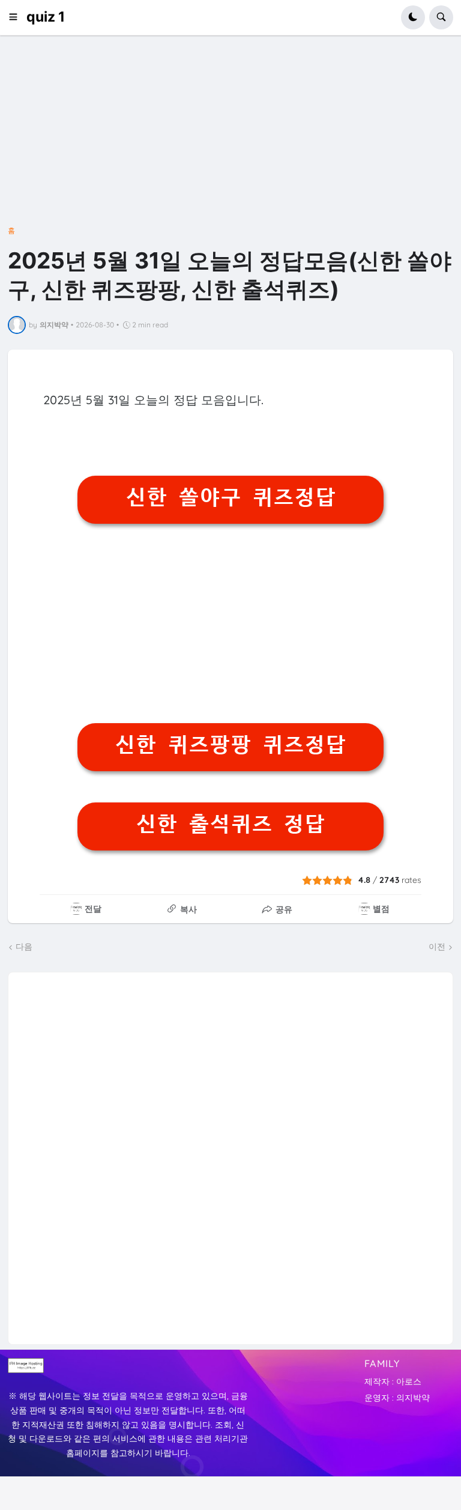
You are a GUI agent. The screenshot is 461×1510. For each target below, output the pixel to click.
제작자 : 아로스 (392, 1381)
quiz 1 (45, 16)
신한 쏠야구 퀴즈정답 (230, 497)
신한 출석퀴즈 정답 (230, 824)
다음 (24, 946)
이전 (437, 946)
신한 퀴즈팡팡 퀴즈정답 (230, 744)
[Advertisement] (230, 139)
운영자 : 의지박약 (397, 1397)
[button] (17, 17)
